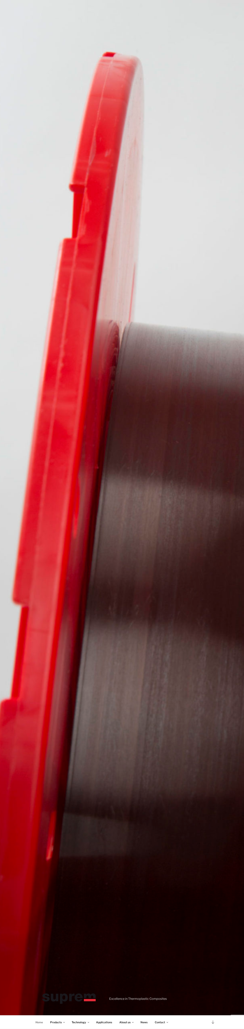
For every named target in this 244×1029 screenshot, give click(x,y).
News (144, 1022)
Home (39, 1022)
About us (125, 1022)
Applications (104, 1022)
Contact (160, 1022)
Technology (79, 1022)
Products (56, 1022)
